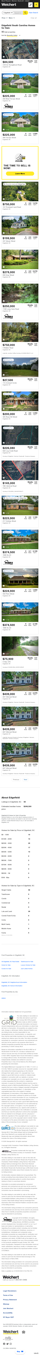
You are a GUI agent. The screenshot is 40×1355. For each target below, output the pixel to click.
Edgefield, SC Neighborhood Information (14, 982)
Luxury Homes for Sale (28, 965)
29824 (4, 998)
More (11, 18)
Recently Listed (12, 35)
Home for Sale (6, 965)
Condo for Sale (6, 968)
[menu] (36, 4)
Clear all (34, 18)
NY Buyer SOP (8, 1317)
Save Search (33, 13)
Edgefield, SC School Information (12, 986)
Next (25, 780)
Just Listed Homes (27, 968)
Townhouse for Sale (27, 961)
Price (3, 18)
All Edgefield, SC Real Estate (10, 961)
